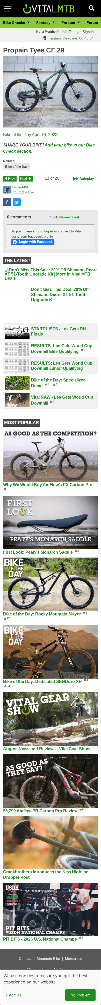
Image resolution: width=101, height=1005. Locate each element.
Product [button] (68, 23)
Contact (25, 958)
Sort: (54, 217)
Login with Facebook (36, 242)
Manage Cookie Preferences (50, 969)
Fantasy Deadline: (70, 38)
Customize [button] (12, 995)
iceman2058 (20, 187)
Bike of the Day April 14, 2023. (31, 134)
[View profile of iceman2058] (7, 189)
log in (48, 231)
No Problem (80, 995)
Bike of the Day (16, 167)
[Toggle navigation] (7, 8)
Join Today (69, 32)
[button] (50, 92)
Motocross (73, 958)
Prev (11, 178)
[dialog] (50, 987)
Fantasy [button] (44, 23)
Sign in (88, 32)
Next (23, 178)
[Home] (48, 8)
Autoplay (87, 178)
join (38, 231)
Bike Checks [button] (14, 23)
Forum (92, 23)
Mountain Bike (48, 958)
